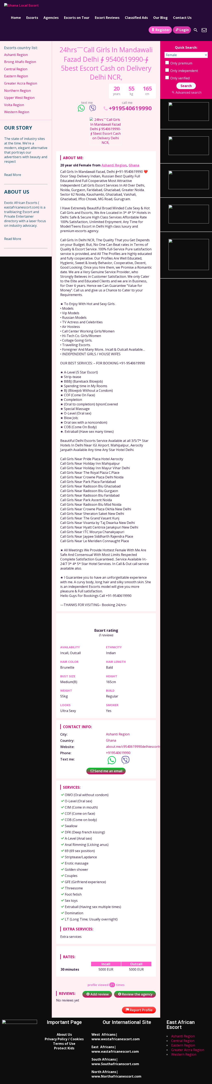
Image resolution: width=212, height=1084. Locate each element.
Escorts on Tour (76, 17)
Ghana (134, 165)
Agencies (51, 17)
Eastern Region (16, 76)
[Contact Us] (204, 30)
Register (162, 30)
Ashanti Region (114, 165)
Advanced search (188, 92)
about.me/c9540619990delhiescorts (133, 746)
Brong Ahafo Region (20, 61)
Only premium (181, 63)
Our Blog (160, 17)
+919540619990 (130, 108)
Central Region (15, 69)
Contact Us (182, 17)
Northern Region (17, 90)
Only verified (180, 78)
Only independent (184, 70)
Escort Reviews (107, 17)
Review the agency (137, 994)
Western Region (16, 112)
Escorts (32, 17)
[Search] (195, 30)
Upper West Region (19, 97)
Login (184, 30)
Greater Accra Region (20, 83)
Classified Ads (136, 17)
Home (16, 17)
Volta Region (14, 105)
